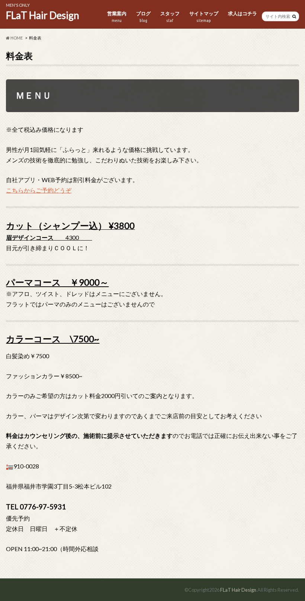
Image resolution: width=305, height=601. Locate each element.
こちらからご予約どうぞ (38, 190)
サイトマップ (203, 16)
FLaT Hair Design (42, 15)
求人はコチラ (242, 13)
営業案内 (116, 16)
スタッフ (170, 16)
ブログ (143, 16)
